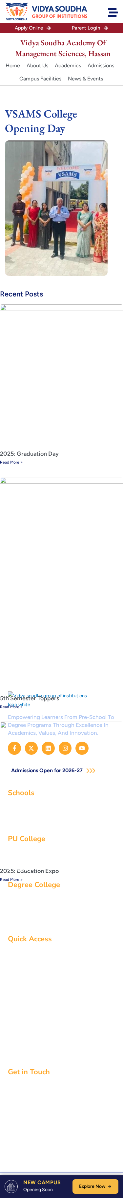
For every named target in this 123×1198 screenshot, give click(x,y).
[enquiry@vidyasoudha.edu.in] (10, 1120)
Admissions (101, 65)
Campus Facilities (40, 79)
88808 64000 (34, 1133)
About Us (37, 65)
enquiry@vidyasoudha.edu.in (51, 1120)
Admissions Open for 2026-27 (47, 770)
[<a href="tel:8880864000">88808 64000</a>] (10, 1133)
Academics (68, 65)
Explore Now (92, 1186)
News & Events (85, 79)
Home (13, 65)
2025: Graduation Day (29, 453)
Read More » (11, 462)
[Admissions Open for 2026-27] (91, 770)
